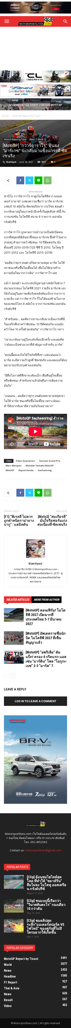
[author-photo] (35, 558)
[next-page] (12, 675)
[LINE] (38, 180)
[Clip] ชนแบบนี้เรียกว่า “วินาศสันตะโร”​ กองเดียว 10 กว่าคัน (46, 905)
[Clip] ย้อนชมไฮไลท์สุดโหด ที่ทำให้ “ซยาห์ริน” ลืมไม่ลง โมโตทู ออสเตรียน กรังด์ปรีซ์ (46, 883)
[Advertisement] (35, 49)
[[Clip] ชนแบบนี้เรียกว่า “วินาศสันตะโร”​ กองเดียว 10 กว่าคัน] (14, 906)
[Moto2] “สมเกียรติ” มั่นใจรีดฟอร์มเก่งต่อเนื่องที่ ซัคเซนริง (52, 520)
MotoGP (10, 470)
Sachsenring (45, 470)
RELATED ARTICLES (17, 599)
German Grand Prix (49, 460)
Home (5, 116)
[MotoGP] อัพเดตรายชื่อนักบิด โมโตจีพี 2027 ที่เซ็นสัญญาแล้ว (46, 637)
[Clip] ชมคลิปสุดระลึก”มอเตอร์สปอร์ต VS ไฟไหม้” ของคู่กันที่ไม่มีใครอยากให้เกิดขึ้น (45, 926)
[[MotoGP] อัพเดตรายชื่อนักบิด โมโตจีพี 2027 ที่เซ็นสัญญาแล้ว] (14, 638)
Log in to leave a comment (35, 701)
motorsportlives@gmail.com (43, 850)
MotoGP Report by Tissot (27, 116)
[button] (65, 21)
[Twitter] (29, 180)
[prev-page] (6, 675)
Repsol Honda (26, 470)
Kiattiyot (11, 161)
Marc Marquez (13, 465)
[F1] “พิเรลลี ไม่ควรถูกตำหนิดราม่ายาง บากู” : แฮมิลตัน (19, 520)
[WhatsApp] (47, 180)
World (40, 139)
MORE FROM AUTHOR (46, 599)
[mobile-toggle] (6, 21)
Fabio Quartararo (25, 460)
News (32, 139)
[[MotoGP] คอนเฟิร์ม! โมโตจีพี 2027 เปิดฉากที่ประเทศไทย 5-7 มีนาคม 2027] (14, 615)
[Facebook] (20, 180)
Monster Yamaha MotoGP (40, 465)
